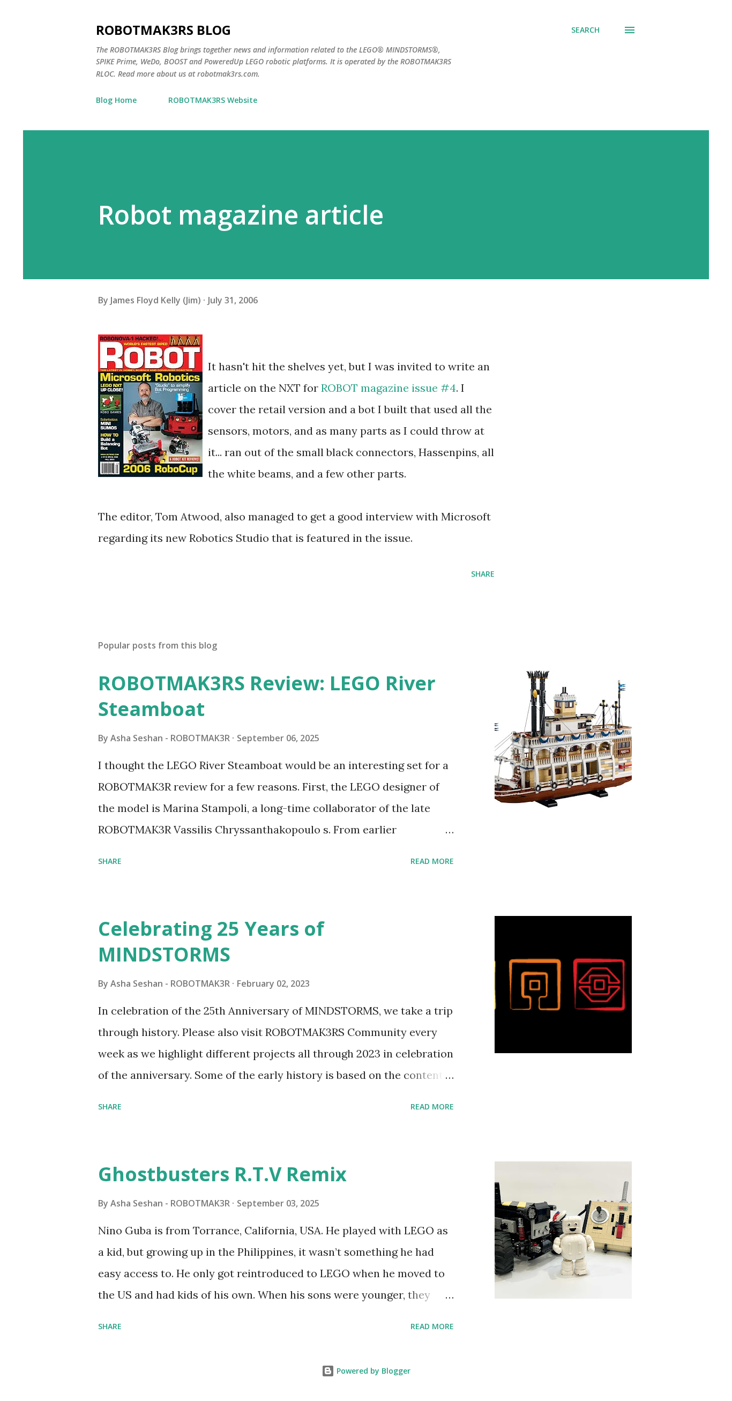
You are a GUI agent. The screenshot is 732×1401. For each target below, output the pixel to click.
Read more (432, 861)
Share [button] (483, 574)
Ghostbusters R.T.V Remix (222, 1174)
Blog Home (116, 100)
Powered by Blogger (372, 1371)
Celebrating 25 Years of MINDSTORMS (211, 941)
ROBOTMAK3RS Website (212, 100)
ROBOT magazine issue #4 (388, 387)
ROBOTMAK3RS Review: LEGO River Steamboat (267, 696)
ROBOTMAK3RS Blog (163, 30)
